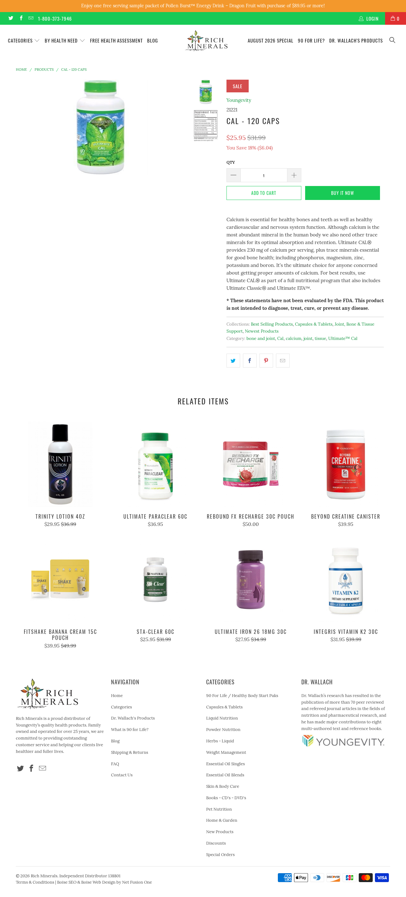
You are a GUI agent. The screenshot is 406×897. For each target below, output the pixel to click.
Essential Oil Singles (225, 764)
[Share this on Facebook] (250, 361)
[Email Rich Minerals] (30, 18)
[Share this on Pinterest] (266, 361)
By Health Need (62, 40)
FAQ (115, 764)
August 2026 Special (270, 40)
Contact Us (122, 775)
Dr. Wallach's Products (356, 40)
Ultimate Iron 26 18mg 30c (250, 579)
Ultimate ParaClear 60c (155, 464)
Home (117, 695)
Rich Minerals (44, 876)
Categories (21, 40)
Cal (280, 338)
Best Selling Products (272, 324)
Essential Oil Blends (225, 775)
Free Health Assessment (116, 40)
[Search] (392, 40)
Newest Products (261, 331)
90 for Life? (311, 40)
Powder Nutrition (223, 729)
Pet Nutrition (219, 809)
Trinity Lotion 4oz (60, 464)
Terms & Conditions (35, 882)
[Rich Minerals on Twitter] (10, 18)
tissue (320, 338)
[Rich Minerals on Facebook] (20, 18)
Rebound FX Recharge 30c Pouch (250, 464)
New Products (219, 831)
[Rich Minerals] (206, 37)
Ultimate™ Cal (342, 338)
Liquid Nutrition (222, 718)
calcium (293, 338)
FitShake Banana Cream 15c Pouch (60, 579)
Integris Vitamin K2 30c (345, 579)
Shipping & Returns (129, 752)
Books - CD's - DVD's (226, 798)
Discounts (216, 843)
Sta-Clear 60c (155, 579)
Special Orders (220, 854)
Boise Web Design (98, 882)
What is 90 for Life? (129, 729)
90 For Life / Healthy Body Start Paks (242, 695)
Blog (152, 40)
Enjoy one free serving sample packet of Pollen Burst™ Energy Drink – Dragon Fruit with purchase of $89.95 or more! (203, 6)
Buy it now (342, 192)
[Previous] (25, 127)
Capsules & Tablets (313, 324)
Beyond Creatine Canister (345, 464)
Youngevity (238, 100)
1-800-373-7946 (55, 18)
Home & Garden (221, 820)
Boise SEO (66, 882)
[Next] (176, 127)
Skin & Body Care (222, 786)
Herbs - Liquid (220, 741)
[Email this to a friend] (283, 361)
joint (308, 338)
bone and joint (260, 338)
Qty (230, 162)
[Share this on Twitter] (233, 361)
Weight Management (226, 752)
